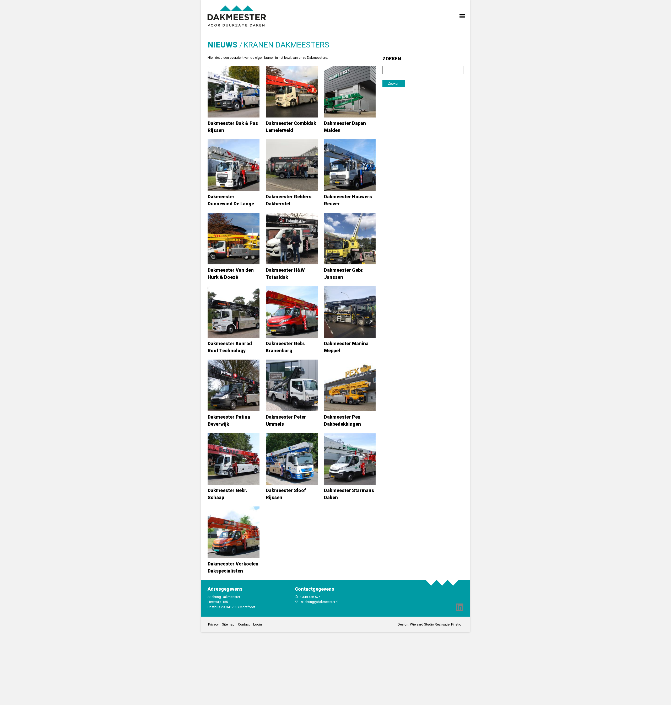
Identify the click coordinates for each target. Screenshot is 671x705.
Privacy (213, 624)
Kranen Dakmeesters (286, 44)
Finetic (456, 624)
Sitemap (228, 624)
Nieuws (222, 44)
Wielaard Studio (422, 624)
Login (257, 624)
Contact (244, 624)
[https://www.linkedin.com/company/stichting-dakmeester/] (459, 607)
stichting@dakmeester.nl (319, 602)
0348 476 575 (310, 597)
